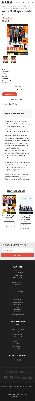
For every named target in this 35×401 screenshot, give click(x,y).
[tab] (17, 113)
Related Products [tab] (16, 191)
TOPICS (17, 297)
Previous (2, 205)
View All (17, 348)
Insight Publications (17, 329)
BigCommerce (21, 392)
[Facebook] (3, 104)
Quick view (9, 223)
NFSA (17, 332)
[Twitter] (13, 104)
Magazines (17, 309)
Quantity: (17, 86)
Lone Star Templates (21, 394)
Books (17, 307)
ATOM (17, 324)
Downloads (17, 300)
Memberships (17, 312)
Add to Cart (9, 226)
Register (20, 282)
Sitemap (17, 285)
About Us (17, 270)
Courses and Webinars (17, 314)
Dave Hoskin (17, 339)
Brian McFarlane (17, 336)
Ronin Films (17, 327)
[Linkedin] (16, 104)
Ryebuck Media (17, 341)
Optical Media (18, 304)
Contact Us (17, 280)
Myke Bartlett (17, 346)
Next (33, 205)
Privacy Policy (17, 275)
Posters (17, 295)
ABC (17, 344)
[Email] (6, 104)
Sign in (14, 282)
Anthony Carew (17, 334)
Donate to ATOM (17, 277)
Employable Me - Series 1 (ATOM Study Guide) (26, 218)
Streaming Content (17, 302)
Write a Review (7, 18)
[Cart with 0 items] (28, 2)
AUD (24, 2)
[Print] (10, 104)
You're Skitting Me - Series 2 (9, 217)
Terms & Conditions (17, 273)
